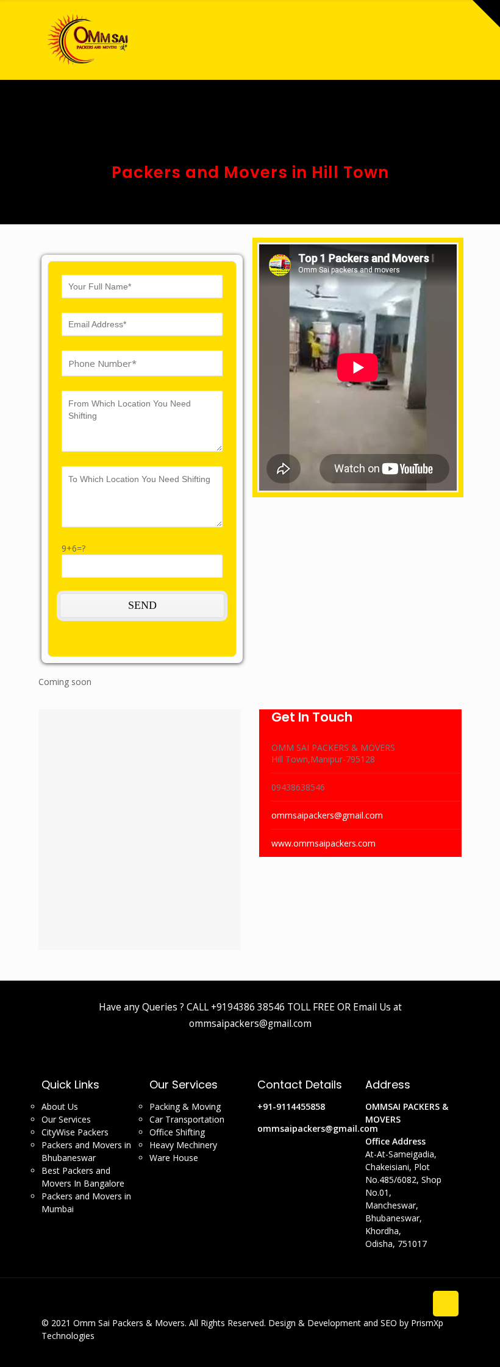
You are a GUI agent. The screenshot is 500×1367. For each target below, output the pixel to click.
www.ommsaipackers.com (323, 843)
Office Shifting (177, 1132)
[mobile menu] (489, 39)
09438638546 (298, 787)
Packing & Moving (185, 1106)
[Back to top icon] (446, 1303)
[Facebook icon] (416, 1348)
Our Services (66, 1119)
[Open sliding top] (486, 13)
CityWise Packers (75, 1132)
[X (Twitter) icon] (429, 1348)
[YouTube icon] (441, 1348)
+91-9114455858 (291, 1106)
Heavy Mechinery (183, 1145)
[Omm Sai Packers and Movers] (89, 39)
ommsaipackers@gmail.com (327, 815)
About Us (59, 1106)
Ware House (173, 1157)
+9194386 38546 (248, 1007)
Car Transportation (186, 1119)
